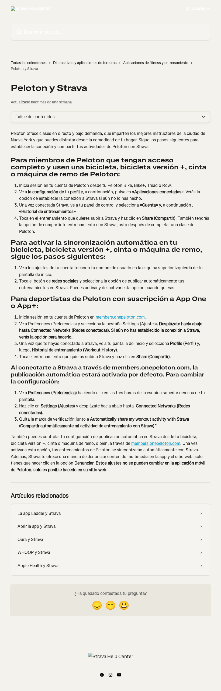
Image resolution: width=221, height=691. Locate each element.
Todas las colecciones (29, 62)
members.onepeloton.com (155, 443)
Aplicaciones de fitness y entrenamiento (155, 62)
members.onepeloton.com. (121, 317)
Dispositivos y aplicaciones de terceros (85, 62)
